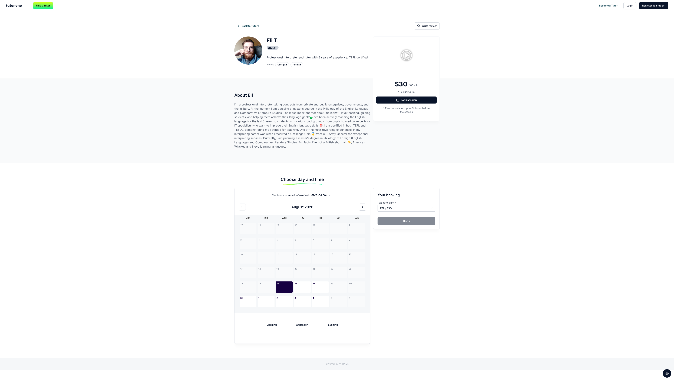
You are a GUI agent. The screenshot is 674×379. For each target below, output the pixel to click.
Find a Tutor (43, 5)
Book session (409, 99)
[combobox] (310, 195)
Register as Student (653, 5)
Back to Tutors (250, 25)
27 (296, 283)
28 (314, 283)
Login (629, 5)
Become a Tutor (608, 5)
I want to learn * (387, 202)
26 (277, 283)
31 (241, 298)
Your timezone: (279, 195)
